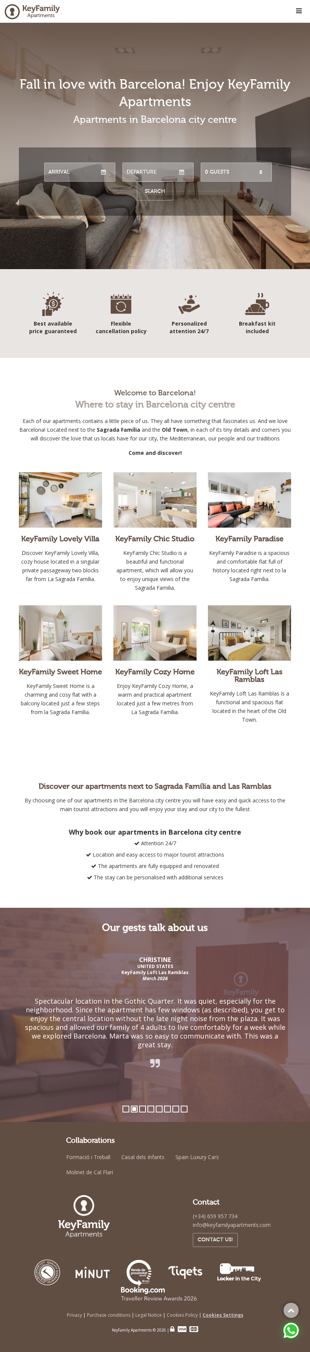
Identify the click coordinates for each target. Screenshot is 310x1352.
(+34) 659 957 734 (215, 1216)
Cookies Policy (183, 1315)
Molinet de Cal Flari (89, 1172)
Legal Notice (149, 1315)
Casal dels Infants (142, 1157)
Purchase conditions (109, 1315)
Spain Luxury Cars (197, 1157)
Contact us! (215, 1239)
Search (155, 191)
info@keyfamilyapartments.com (232, 1224)
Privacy (75, 1315)
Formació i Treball (88, 1157)
